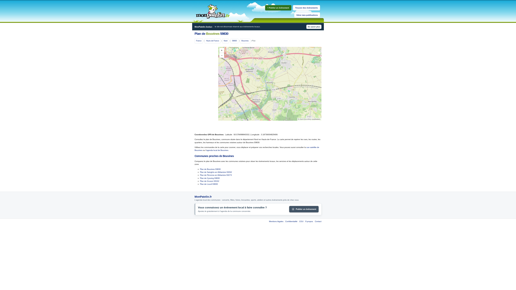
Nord (225, 41)
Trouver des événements (306, 8)
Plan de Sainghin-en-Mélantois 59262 (216, 172)
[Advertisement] (205, 88)
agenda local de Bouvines (217, 150)
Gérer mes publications (307, 15)
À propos (309, 221)
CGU (301, 221)
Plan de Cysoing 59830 (210, 178)
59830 (234, 41)
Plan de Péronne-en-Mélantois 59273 (216, 175)
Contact (318, 221)
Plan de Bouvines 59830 (210, 169)
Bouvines (245, 41)
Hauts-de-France (212, 41)
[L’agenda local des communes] (213, 11)
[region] (269, 84)
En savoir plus (314, 27)
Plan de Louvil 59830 (209, 184)
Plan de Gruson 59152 (209, 181)
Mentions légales (276, 221)
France (198, 41)
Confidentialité (291, 221)
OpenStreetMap (305, 119)
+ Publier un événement (278, 8)
